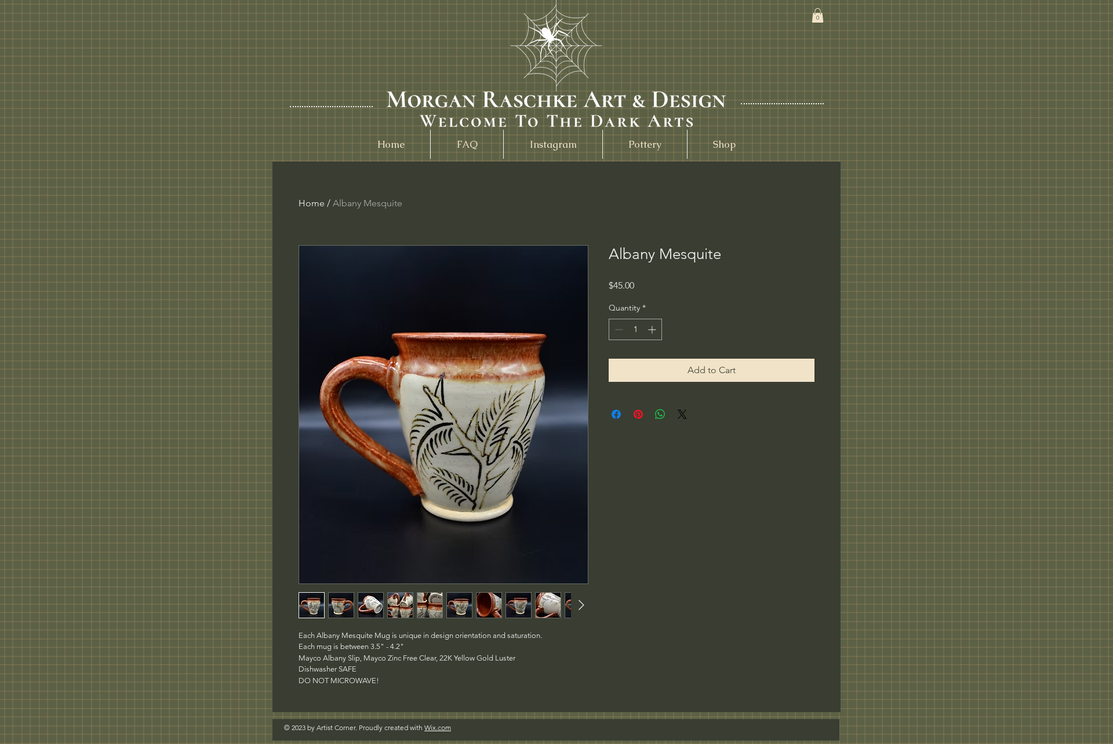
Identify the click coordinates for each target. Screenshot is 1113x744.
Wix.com (437, 727)
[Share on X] (682, 414)
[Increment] (653, 329)
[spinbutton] (635, 329)
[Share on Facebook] (616, 414)
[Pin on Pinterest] (638, 414)
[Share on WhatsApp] (660, 414)
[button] (818, 15)
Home (312, 203)
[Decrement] (617, 329)
